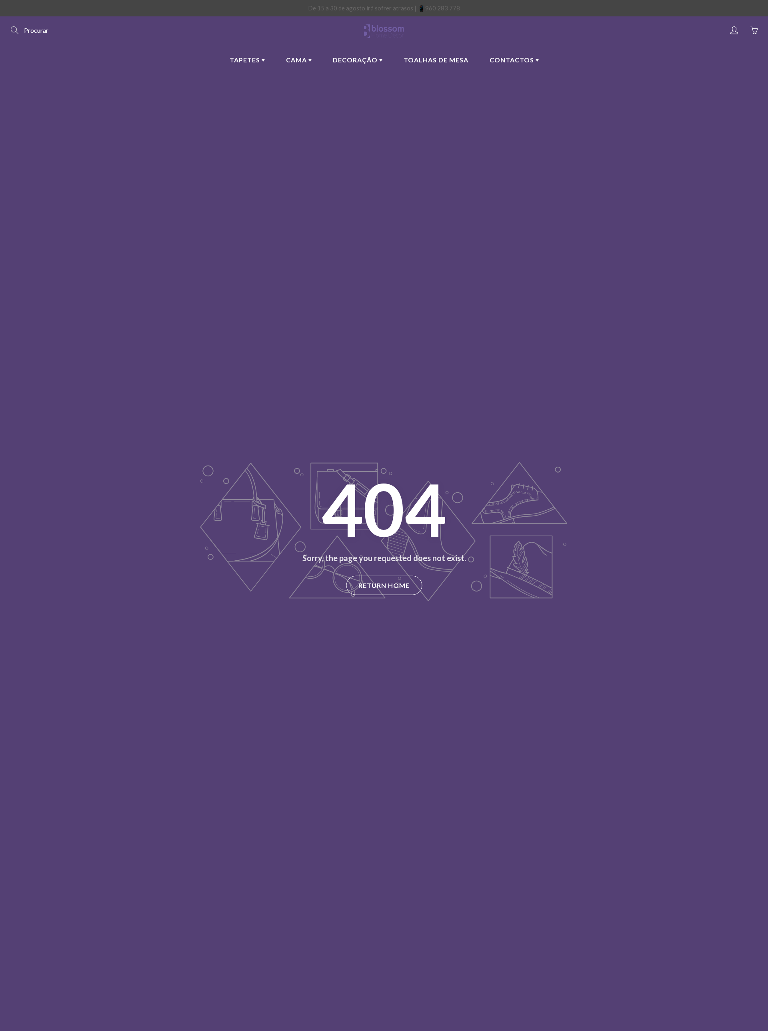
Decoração (356, 60)
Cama (297, 60)
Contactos (513, 60)
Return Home (384, 585)
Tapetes (246, 60)
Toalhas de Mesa (436, 60)
